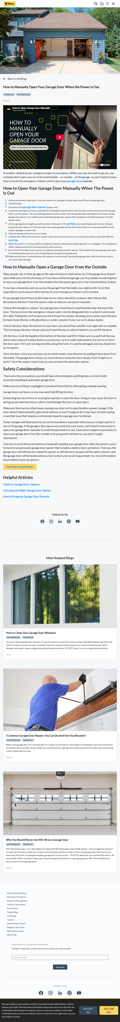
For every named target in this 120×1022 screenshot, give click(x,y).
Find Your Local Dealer (19, 466)
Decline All (109, 1010)
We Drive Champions (16, 897)
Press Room (12, 908)
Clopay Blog (12, 912)
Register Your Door (16, 927)
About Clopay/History (17, 893)
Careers (10, 919)
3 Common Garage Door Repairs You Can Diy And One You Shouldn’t (46, 735)
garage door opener (34, 207)
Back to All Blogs (17, 78)
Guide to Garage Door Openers (21, 484)
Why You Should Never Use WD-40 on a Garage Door (37, 839)
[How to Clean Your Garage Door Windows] (60, 596)
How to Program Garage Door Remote (26, 496)
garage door (74, 181)
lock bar (13, 240)
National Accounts (15, 931)
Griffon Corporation (16, 904)
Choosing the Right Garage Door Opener (27, 490)
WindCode (12, 934)
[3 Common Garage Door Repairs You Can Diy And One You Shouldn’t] (60, 700)
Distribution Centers (16, 923)
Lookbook (11, 916)
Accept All (88, 1010)
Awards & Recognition (17, 900)
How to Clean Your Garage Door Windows (31, 632)
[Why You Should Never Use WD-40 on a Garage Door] (60, 803)
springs (71, 223)
